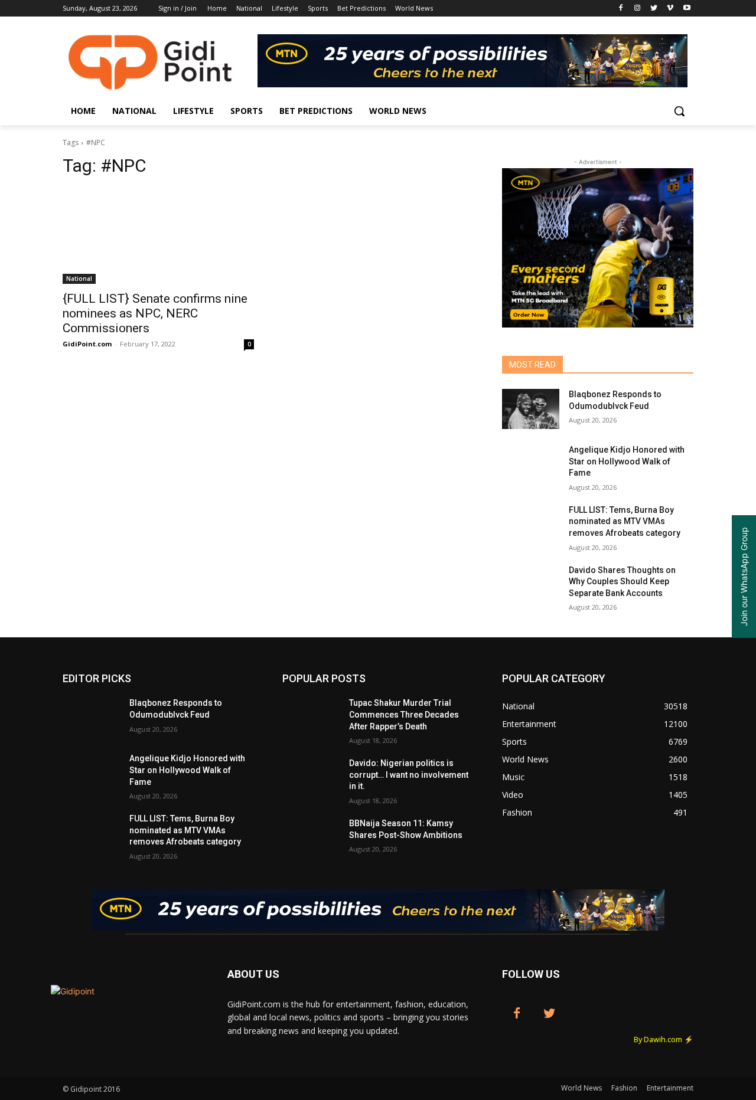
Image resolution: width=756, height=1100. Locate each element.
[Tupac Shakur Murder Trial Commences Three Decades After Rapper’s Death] (311, 718)
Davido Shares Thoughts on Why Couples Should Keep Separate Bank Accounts (622, 581)
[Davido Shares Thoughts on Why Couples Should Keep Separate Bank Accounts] (530, 585)
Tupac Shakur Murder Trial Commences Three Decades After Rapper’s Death (404, 714)
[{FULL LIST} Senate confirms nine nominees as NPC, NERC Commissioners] (158, 236)
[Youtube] (686, 8)
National (79, 278)
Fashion (624, 1088)
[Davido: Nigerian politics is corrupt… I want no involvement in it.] (311, 778)
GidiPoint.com (87, 343)
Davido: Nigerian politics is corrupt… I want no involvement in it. (408, 774)
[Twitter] (654, 8)
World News (581, 1088)
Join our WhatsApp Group (744, 576)
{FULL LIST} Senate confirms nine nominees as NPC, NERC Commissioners (155, 313)
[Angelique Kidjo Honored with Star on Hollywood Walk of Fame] (530, 464)
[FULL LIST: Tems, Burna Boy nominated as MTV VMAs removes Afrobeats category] (530, 525)
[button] (679, 111)
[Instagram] (637, 8)
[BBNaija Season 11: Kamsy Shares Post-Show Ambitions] (311, 838)
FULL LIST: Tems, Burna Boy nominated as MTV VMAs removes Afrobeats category (624, 521)
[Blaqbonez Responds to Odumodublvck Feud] (530, 409)
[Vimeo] (670, 8)
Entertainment (670, 1088)
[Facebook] (621, 8)
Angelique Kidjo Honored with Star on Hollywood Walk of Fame (627, 461)
